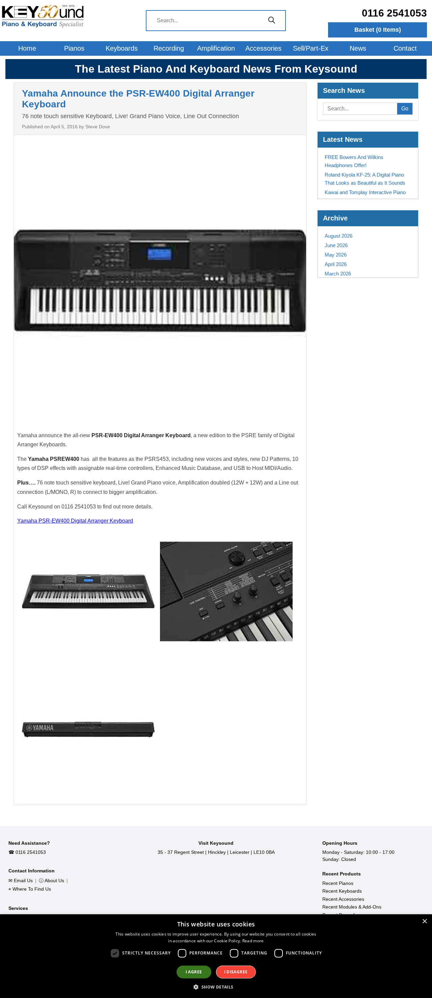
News (358, 48)
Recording (169, 48)
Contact (405, 48)
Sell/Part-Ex (310, 48)
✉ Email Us (20, 880)
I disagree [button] (236, 972)
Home (27, 48)
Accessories (263, 48)
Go (404, 108)
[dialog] (216, 956)
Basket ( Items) (377, 29)
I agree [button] (194, 972)
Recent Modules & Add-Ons (351, 907)
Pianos (74, 48)
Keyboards (122, 48)
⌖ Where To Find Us (29, 889)
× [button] (424, 921)
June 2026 (336, 245)
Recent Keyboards (342, 891)
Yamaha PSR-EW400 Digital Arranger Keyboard (75, 521)
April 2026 (336, 264)
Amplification (216, 48)
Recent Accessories (343, 899)
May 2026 (336, 255)
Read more (253, 941)
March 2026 (338, 274)
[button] (215, 986)
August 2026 (338, 236)
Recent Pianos (337, 883)
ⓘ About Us (51, 880)
